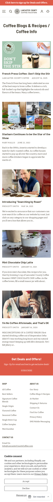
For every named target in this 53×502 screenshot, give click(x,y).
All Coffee (6, 389)
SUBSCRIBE (26, 370)
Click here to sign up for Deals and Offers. (26, 2)
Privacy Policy (41, 474)
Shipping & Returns (38, 403)
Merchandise (8, 429)
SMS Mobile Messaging (40, 421)
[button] (11, 11)
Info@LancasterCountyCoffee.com (17, 446)
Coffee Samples (9, 424)
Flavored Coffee (9, 411)
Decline (25, 488)
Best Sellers (7, 394)
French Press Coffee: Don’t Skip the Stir (26, 73)
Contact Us (34, 408)
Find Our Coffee (37, 412)
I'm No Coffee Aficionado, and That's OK (25, 323)
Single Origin (8, 406)
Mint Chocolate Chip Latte (17, 262)
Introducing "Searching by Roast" (22, 201)
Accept (26, 481)
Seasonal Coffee (9, 415)
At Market (34, 399)
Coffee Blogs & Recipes (25, 25)
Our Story (34, 389)
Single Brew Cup (9, 420)
